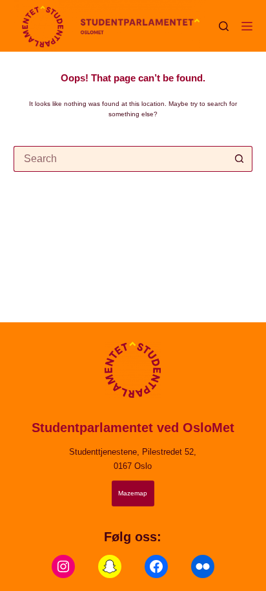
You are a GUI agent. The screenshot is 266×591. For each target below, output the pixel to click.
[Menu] (246, 26)
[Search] (224, 26)
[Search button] (239, 159)
